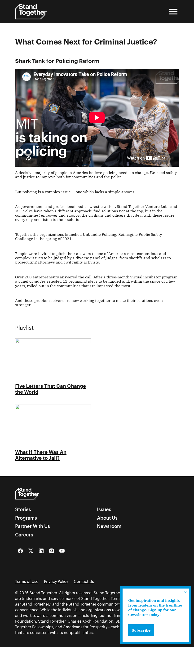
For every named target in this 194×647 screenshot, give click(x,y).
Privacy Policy (56, 582)
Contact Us (84, 582)
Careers (24, 534)
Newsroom (109, 526)
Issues (104, 509)
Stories (23, 509)
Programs (26, 518)
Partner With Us (32, 526)
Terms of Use (26, 582)
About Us (107, 518)
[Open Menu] (173, 11)
